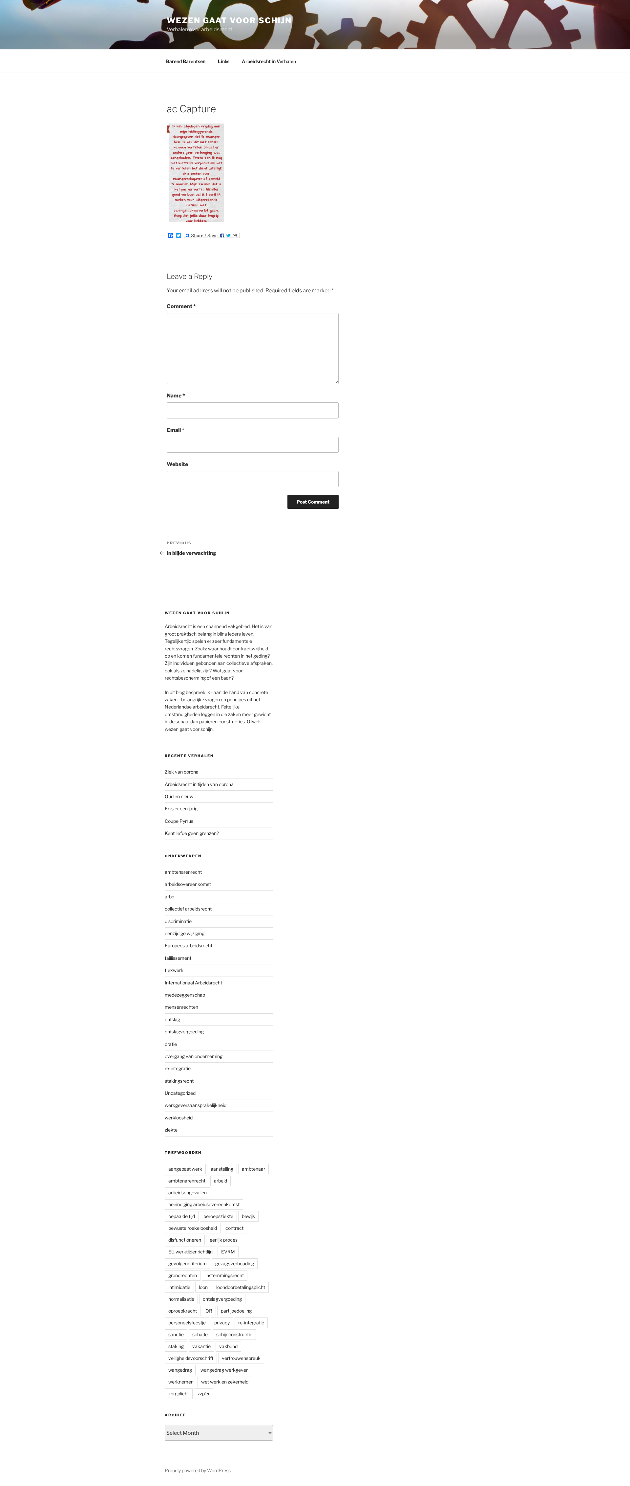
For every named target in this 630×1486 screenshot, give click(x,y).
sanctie (176, 1334)
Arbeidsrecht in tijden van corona (199, 784)
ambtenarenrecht (183, 872)
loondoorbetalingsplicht (240, 1287)
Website (177, 464)
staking (176, 1346)
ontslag (172, 1019)
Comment (181, 306)
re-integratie (178, 1068)
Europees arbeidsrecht (188, 945)
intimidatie (179, 1287)
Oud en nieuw (179, 796)
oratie (171, 1044)
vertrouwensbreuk (241, 1358)
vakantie (201, 1346)
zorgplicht (178, 1393)
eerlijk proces (224, 1240)
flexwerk (174, 970)
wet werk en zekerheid (224, 1382)
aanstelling (222, 1169)
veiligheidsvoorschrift (190, 1358)
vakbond (228, 1346)
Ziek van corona (182, 772)
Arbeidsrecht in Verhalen (269, 61)
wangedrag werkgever (224, 1370)
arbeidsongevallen (187, 1192)
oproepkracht (182, 1311)
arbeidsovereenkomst (188, 884)
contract (234, 1228)
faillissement (178, 958)
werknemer (180, 1382)
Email (175, 430)
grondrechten (182, 1275)
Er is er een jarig (181, 808)
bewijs (248, 1216)
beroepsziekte (218, 1216)
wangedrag (180, 1370)
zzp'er (204, 1393)
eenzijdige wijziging (184, 933)
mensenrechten (181, 1007)
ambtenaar (253, 1169)
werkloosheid (179, 1117)
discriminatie (178, 921)
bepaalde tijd (181, 1216)
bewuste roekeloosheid (192, 1228)
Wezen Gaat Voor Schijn (229, 20)
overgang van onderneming (193, 1056)
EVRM (228, 1251)
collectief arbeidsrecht (188, 909)
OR (208, 1311)
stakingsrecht (179, 1081)
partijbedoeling (236, 1311)
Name (176, 396)
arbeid (220, 1180)
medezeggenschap (185, 995)
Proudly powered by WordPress (198, 1470)
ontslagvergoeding (184, 1031)
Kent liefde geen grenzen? (192, 833)
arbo (169, 896)
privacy (222, 1322)
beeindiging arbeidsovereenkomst (204, 1204)
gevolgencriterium (187, 1263)
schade (200, 1334)
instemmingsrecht (224, 1275)
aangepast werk (185, 1169)
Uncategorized (180, 1093)
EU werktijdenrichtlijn (190, 1251)
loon (203, 1287)
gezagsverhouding (234, 1263)
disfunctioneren (184, 1240)
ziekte (171, 1130)
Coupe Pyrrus (179, 821)
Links (223, 61)
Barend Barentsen (185, 61)
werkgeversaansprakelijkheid (195, 1105)
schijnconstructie (234, 1334)
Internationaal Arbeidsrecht (193, 982)
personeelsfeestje (187, 1322)
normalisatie (181, 1299)
